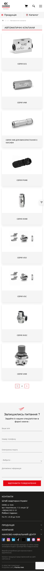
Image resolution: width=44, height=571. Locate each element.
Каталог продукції (7, 20)
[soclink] (3, 539)
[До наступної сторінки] (27, 386)
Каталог (33, 15)
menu (40, 6)
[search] (33, 6)
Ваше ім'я (6, 428)
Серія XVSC (22, 335)
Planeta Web (19, 567)
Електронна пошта (10, 450)
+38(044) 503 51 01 (9, 510)
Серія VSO (22, 258)
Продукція (10, 15)
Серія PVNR (22, 180)
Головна (3, 20)
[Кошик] (26, 6)
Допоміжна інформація (11, 468)
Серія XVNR (22, 219)
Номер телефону (9, 439)
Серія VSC (22, 296)
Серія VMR (22, 374)
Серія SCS (22, 64)
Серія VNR (22, 103)
